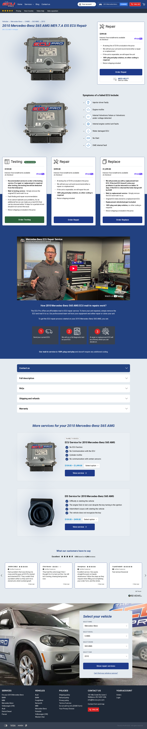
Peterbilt (38, 711)
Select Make (87, 622)
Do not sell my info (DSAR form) (70, 706)
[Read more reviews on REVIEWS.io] (135, 596)
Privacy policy (64, 700)
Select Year (87, 652)
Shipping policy (64, 695)
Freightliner (39, 700)
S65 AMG (35, 21)
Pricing (18, 11)
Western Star (40, 717)
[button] (21, 575)
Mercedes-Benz (16, 21)
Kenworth (38, 703)
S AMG (27, 21)
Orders (118, 695)
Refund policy (64, 698)
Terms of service (65, 703)
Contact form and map (96, 704)
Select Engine (88, 642)
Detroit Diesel (6, 711)
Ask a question (52, 11)
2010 (43, 21)
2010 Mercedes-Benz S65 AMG (113, 4)
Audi (3, 709)
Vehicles (5, 21)
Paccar (4, 714)
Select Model (88, 632)
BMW (4, 698)
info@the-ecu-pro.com (96, 700)
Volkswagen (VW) (8, 706)
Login (118, 698)
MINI (3, 700)
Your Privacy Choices (66, 709)
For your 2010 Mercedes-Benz (13, 695)
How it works (28, 11)
